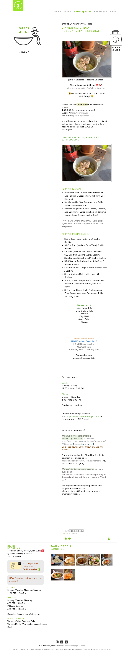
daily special (82, 12)
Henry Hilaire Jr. (84, 649)
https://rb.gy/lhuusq (79, 113)
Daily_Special (72, 533)
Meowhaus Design (105, 649)
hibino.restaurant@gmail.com (72, 646)
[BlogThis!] (73, 530)
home (57, 12)
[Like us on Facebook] (62, 642)
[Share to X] (76, 530)
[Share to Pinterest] (82, 530)
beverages (100, 12)
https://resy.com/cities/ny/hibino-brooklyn (86, 88)
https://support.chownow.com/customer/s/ (81, 461)
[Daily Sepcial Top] (109, 539)
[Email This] (70, 530)
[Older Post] (69, 539)
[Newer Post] (66, 539)
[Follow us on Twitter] (66, 642)
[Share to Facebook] (79, 530)
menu (67, 12)
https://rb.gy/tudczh (80, 115)
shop (113, 12)
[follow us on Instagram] (57, 642)
